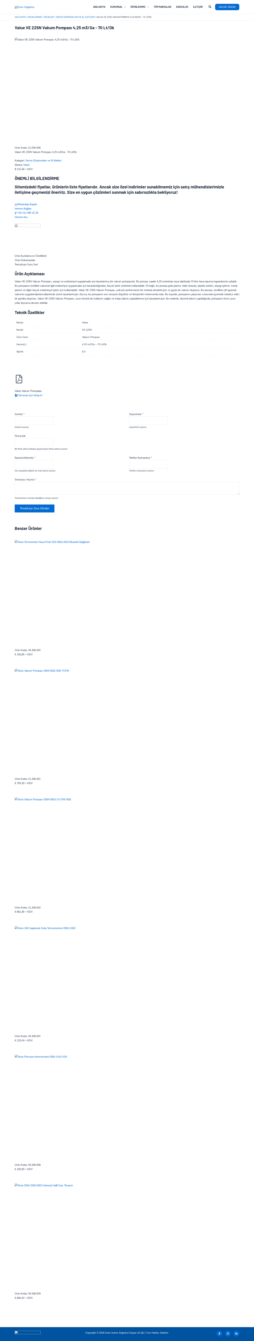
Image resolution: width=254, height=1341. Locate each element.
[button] (210, 7)
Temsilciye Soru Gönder (34, 508)
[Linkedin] (236, 1334)
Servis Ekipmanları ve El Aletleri (43, 160)
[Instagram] (228, 1334)
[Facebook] (219, 1334)
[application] (124, 7)
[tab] (127, 256)
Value (26, 164)
